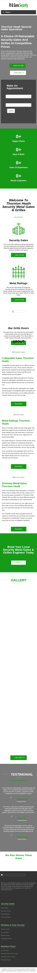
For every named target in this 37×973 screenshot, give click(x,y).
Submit (11, 111)
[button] (18, 858)
